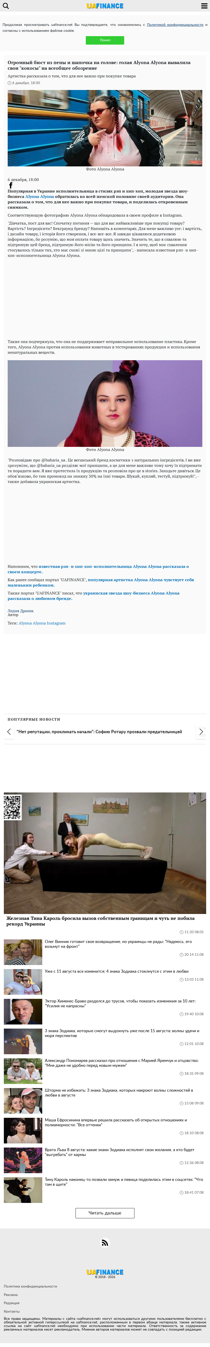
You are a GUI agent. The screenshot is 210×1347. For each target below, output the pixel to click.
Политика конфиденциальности (30, 1286)
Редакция (11, 1303)
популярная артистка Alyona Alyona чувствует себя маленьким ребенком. (101, 582)
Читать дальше (105, 1213)
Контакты (12, 1311)
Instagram (56, 623)
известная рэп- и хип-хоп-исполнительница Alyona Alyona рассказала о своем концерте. (98, 569)
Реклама (11, 1295)
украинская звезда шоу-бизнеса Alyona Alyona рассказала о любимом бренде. (94, 595)
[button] (9, 732)
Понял (105, 40)
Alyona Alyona (39, 196)
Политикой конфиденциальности (175, 25)
